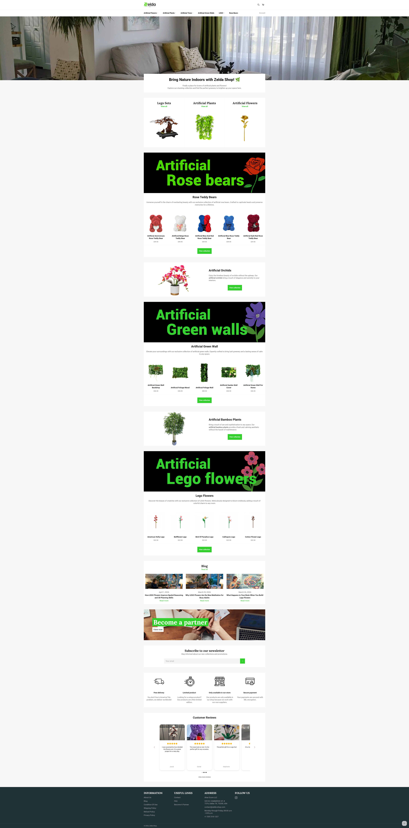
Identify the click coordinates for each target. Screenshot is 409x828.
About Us (147, 797)
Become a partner (180, 622)
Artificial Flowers (150, 13)
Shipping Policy (150, 808)
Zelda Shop (153, 826)
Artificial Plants (169, 13)
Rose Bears (233, 13)
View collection (204, 251)
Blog (146, 801)
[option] (204, 48)
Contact (177, 797)
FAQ (175, 801)
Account (262, 13)
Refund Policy (149, 812)
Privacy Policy (149, 815)
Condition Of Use (150, 805)
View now (158, 629)
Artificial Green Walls (206, 13)
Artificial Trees (186, 13)
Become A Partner (181, 805)
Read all (204, 569)
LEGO (221, 13)
